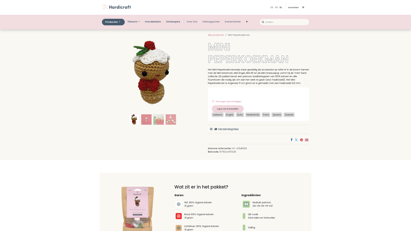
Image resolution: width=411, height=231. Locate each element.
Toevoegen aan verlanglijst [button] (228, 101)
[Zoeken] (262, 21)
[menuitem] (152, 22)
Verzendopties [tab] (228, 129)
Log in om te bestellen (227, 108)
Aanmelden (293, 7)
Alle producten (216, 35)
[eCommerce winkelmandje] (305, 7)
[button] (109, 73)
